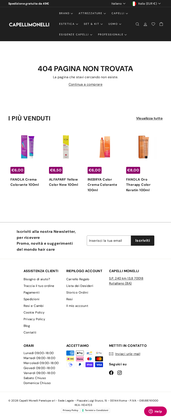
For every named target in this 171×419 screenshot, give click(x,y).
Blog (27, 326)
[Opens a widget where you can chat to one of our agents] (155, 412)
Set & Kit (92, 24)
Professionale (111, 34)
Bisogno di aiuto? (37, 279)
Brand (65, 13)
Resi (69, 299)
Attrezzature (91, 13)
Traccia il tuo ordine (39, 286)
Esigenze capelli (74, 34)
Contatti (30, 332)
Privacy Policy (34, 319)
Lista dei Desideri (79, 286)
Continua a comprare (86, 84)
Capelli (119, 13)
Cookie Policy (34, 312)
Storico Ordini (77, 292)
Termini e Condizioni (96, 410)
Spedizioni (32, 299)
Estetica (67, 24)
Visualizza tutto (149, 118)
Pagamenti (32, 292)
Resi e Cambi (34, 306)
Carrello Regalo (77, 279)
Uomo (113, 24)
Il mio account (77, 306)
